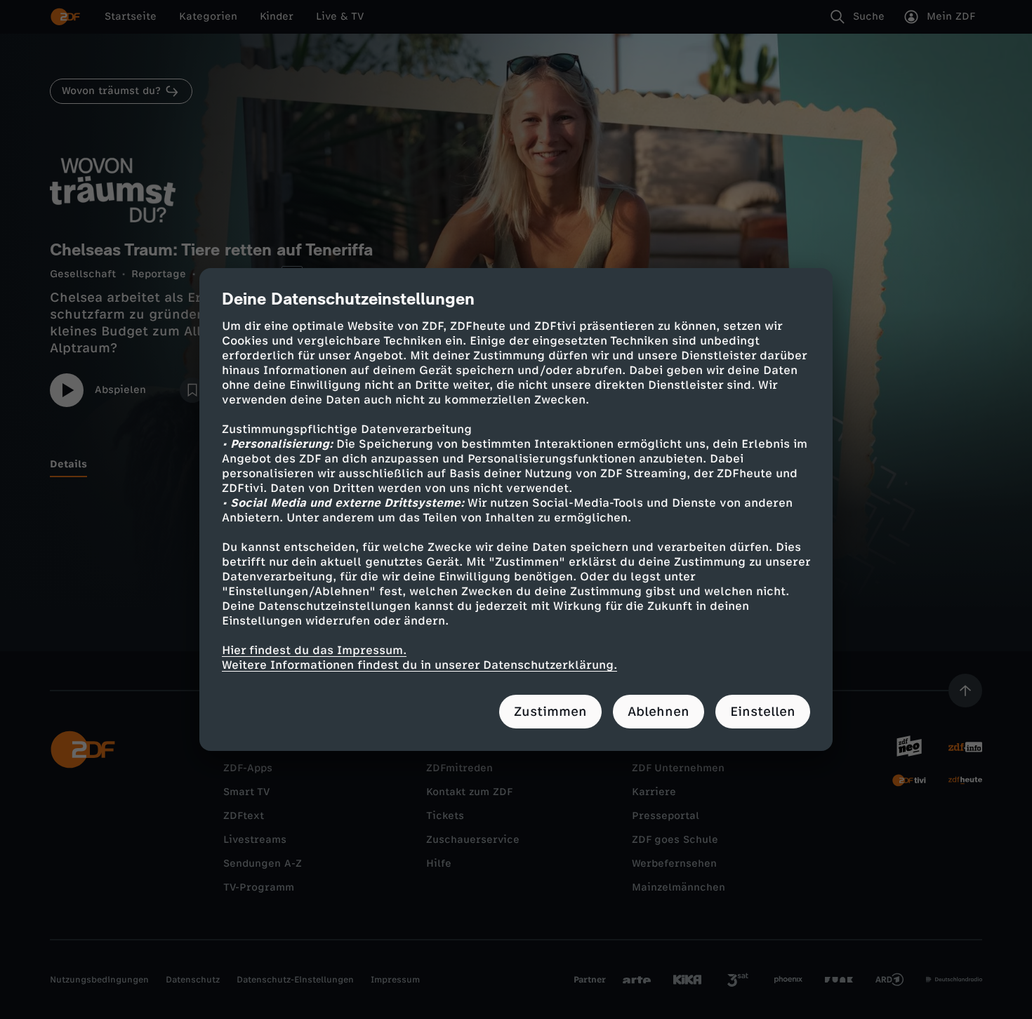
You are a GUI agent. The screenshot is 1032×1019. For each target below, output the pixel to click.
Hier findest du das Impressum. (314, 650)
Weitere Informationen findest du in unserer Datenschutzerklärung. (419, 665)
